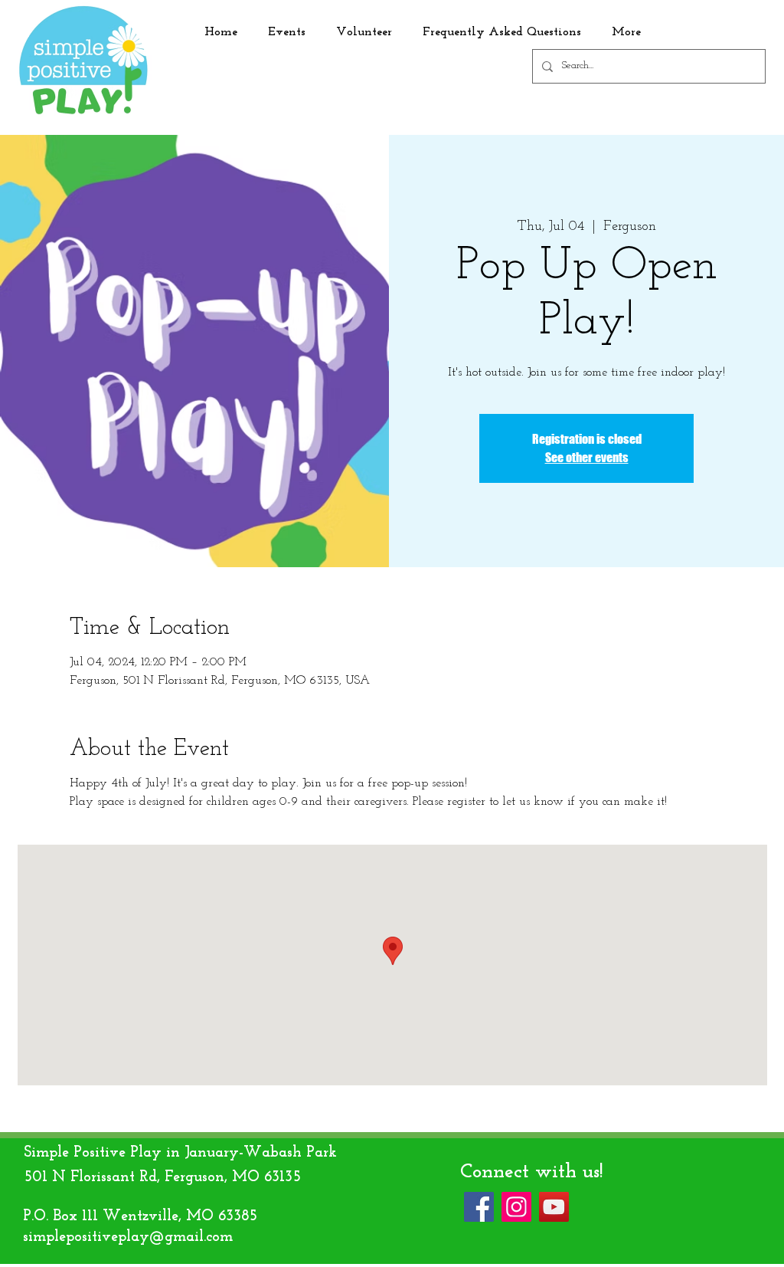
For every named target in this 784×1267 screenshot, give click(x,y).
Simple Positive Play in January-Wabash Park (180, 1152)
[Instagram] (516, 1207)
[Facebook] (479, 1207)
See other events (587, 457)
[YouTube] (554, 1207)
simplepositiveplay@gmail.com (128, 1237)
